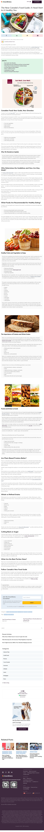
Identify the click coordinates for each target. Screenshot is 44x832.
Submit (32, 602)
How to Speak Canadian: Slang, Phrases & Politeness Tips (7, 757)
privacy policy (21, 606)
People (10, 753)
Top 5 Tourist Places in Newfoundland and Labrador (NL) (32, 619)
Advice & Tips (6, 652)
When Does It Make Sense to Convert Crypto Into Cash (14, 636)
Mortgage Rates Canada (33, 772)
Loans (4, 672)
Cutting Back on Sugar (9, 70)
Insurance (5, 665)
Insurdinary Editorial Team (10, 41)
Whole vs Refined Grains (9, 68)
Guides (10, 751)
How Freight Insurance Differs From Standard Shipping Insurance (17, 642)
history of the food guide (8, 172)
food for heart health (6, 340)
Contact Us (35, 781)
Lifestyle (5, 668)
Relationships (22, 753)
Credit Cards (6, 655)
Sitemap (25, 783)
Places (17, 753)
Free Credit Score (27, 781)
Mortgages (5, 675)
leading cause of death (35, 276)
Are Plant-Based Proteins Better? (11, 67)
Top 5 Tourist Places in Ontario (9, 619)
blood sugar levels (17, 269)
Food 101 (6, 614)
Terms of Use (34, 787)
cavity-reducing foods (29, 535)
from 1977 (13, 113)
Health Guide (10, 614)
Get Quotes (36, 1)
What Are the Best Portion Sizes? (11, 71)
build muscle (30, 471)
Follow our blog (34, 578)
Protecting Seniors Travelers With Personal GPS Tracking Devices (36, 755)
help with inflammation (24, 527)
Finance (5, 658)
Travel (35, 751)
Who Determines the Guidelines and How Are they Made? (16, 64)
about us (38, 822)
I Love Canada (6, 662)
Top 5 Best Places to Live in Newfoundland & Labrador (21, 757)
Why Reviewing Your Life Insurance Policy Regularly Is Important (17, 639)
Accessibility (26, 788)
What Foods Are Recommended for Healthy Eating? (15, 65)
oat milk (30, 425)
